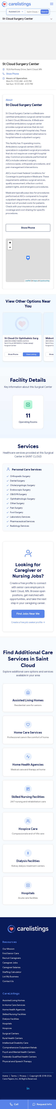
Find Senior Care (10, 953)
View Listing (31, 354)
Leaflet (28, 281)
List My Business (10, 976)
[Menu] (51, 3)
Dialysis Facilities (10, 1018)
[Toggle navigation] (51, 19)
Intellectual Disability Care (15, 1042)
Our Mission (8, 948)
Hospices (7, 1028)
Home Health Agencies (13, 1009)
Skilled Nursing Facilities (14, 1014)
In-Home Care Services (13, 1005)
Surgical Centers (10, 1033)
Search (44, 11)
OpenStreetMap (44, 281)
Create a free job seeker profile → (28, 622)
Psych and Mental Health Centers (18, 1052)
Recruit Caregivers (11, 958)
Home (5, 1076)
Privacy (23, 1076)
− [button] (10, 247)
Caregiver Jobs (10, 962)
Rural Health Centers (12, 1038)
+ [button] (10, 243)
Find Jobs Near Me (28, 613)
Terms (14, 1076)
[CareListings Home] (25, 4)
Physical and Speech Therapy (17, 1061)
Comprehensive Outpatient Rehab (19, 1047)
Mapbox (35, 281)
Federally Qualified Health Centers (19, 1056)
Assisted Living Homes (13, 1000)
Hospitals (7, 1023)
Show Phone (12, 73)
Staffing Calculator (11, 972)
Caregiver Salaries (11, 967)
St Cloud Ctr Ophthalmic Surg (21, 338)
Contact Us (8, 981)
